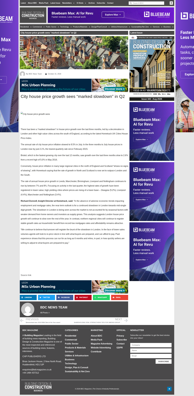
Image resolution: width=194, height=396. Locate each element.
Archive (91, 3)
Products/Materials (80, 27)
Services (156, 27)
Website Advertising (101, 348)
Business (167, 27)
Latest (23, 3)
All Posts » (44, 313)
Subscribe (101, 3)
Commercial (37, 27)
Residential (24, 27)
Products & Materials (75, 348)
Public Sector (51, 27)
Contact (110, 3)
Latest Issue (55, 3)
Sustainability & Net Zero (77, 371)
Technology (64, 27)
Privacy (120, 336)
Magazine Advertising (101, 344)
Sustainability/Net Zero (140, 27)
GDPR (120, 348)
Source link (26, 275)
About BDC (32, 3)
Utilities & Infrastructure (77, 355)
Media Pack (43, 3)
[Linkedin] (171, 3)
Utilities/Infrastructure (119, 27)
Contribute (96, 352)
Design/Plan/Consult (99, 27)
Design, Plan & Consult (76, 367)
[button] (28, 297)
